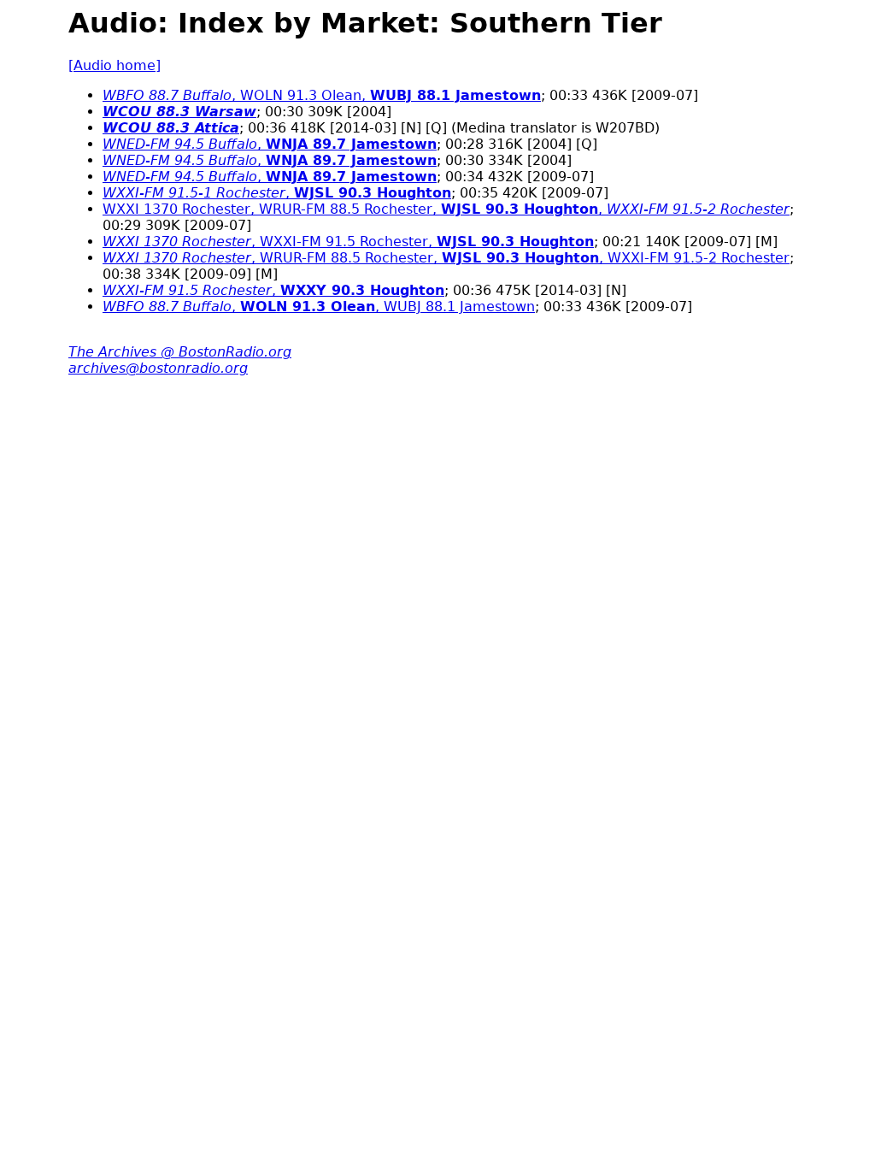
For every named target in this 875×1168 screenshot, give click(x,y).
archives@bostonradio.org (158, 368)
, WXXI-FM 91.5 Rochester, (348, 241)
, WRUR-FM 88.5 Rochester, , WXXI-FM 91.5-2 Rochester (446, 258)
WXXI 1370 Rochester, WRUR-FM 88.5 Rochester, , (446, 209)
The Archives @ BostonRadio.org (179, 352)
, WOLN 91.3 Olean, (322, 95)
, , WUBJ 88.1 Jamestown (319, 306)
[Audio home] (114, 65)
